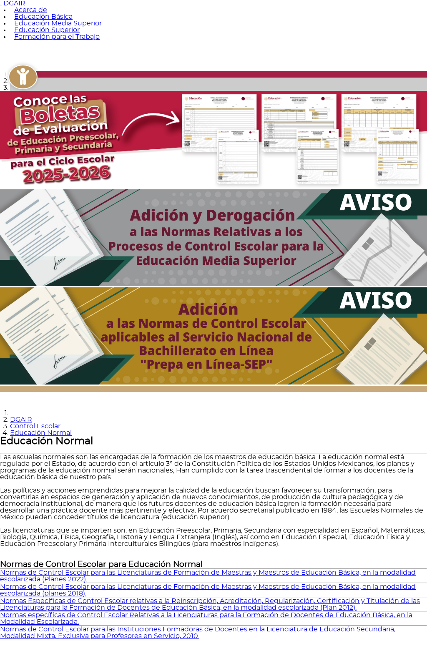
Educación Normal (41, 433)
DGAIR (21, 419)
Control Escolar (35, 426)
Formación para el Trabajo (57, 36)
